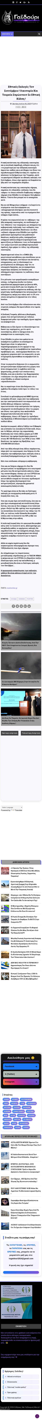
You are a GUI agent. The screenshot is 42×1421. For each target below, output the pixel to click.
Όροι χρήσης (11, 1392)
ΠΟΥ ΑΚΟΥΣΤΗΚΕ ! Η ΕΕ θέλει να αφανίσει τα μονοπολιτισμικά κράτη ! (26, 1191)
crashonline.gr (11, 588)
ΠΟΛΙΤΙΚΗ (30, 599)
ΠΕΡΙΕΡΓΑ (14, 1103)
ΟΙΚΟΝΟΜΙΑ (26, 1107)
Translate (18, 810)
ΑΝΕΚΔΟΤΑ (7, 1119)
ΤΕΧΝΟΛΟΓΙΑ (8, 1127)
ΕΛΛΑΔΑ (13, 599)
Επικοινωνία (11, 1382)
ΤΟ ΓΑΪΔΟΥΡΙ (27, 1119)
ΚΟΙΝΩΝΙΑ (22, 599)
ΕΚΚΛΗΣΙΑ (31, 1115)
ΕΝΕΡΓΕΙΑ (17, 1119)
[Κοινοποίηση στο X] (21, 107)
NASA (5, 1115)
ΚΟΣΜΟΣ (15, 1099)
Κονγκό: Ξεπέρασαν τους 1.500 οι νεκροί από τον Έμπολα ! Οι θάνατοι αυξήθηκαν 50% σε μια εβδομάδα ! (25, 976)
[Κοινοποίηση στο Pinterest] (25, 107)
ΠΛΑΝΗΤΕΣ (21, 1115)
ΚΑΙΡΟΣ (6, 1123)
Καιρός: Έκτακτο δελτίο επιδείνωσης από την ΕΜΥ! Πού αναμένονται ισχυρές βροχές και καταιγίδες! (20, 645)
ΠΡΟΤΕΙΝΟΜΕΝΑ (26, 1099)
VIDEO (6, 1103)
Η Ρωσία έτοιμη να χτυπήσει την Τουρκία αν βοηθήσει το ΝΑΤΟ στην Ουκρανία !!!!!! (25, 919)
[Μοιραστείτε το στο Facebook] (23, 107)
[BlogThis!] (19, 107)
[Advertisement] (21, 60)
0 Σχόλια (34, 104)
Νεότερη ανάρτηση (9, 733)
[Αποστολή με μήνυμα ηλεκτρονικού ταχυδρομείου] (17, 107)
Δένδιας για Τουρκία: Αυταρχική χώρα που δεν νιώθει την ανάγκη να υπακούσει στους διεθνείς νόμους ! (20, 720)
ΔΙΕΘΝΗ (17, 1127)
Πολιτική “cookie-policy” (15, 1387)
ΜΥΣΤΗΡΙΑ (7, 1107)
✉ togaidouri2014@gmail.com (21, 1272)
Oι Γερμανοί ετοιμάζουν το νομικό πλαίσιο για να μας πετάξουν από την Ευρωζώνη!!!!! (24, 930)
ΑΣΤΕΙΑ (13, 1115)
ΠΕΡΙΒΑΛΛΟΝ (31, 1103)
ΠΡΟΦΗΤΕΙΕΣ (24, 1123)
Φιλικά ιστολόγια (13, 1376)
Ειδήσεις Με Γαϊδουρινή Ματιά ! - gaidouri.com (20, 1408)
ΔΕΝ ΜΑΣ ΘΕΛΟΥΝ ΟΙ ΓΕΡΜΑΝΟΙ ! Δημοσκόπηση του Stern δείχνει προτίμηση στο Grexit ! (25, 965)
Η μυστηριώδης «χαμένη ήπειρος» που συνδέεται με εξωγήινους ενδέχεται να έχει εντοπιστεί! (25, 908)
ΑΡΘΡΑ (14, 1123)
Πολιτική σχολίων (13, 1398)
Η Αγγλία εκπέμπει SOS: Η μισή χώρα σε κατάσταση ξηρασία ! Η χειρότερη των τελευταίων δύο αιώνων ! (26, 954)
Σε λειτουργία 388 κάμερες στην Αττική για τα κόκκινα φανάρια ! (20, 683)
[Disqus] (21, 769)
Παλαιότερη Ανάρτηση (31, 733)
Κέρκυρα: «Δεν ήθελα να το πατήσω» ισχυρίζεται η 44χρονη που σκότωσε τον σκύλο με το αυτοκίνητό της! (26, 897)
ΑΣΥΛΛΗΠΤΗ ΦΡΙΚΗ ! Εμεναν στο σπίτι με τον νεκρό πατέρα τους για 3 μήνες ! (26, 1145)
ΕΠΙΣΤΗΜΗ (30, 1111)
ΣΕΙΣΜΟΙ (26, 1127)
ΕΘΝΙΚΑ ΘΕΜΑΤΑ (18, 1111)
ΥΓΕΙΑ (22, 1103)
